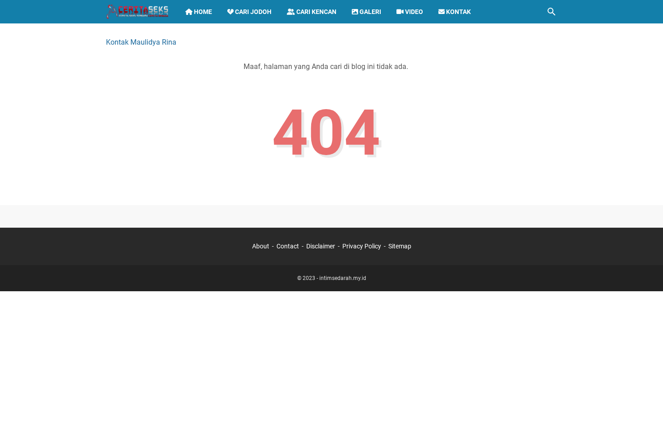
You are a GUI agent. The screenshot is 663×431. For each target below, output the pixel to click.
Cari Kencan (315, 11)
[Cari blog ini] (551, 11)
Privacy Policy (361, 246)
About (260, 246)
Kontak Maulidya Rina (141, 42)
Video (413, 11)
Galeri (369, 11)
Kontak (458, 11)
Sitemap (399, 246)
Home (202, 11)
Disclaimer (320, 246)
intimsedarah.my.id (342, 278)
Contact (287, 246)
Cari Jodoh (253, 11)
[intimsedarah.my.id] (137, 11)
